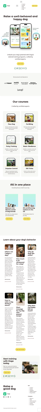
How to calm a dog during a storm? (9, 302)
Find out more (7, 279)
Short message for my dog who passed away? (20, 312)
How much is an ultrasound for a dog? (20, 261)
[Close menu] (21, 2)
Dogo (8, 5)
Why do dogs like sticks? (31, 253)
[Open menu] (17, 6)
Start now (34, 5)
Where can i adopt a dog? (9, 253)
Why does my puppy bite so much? (31, 308)
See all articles (20, 349)
